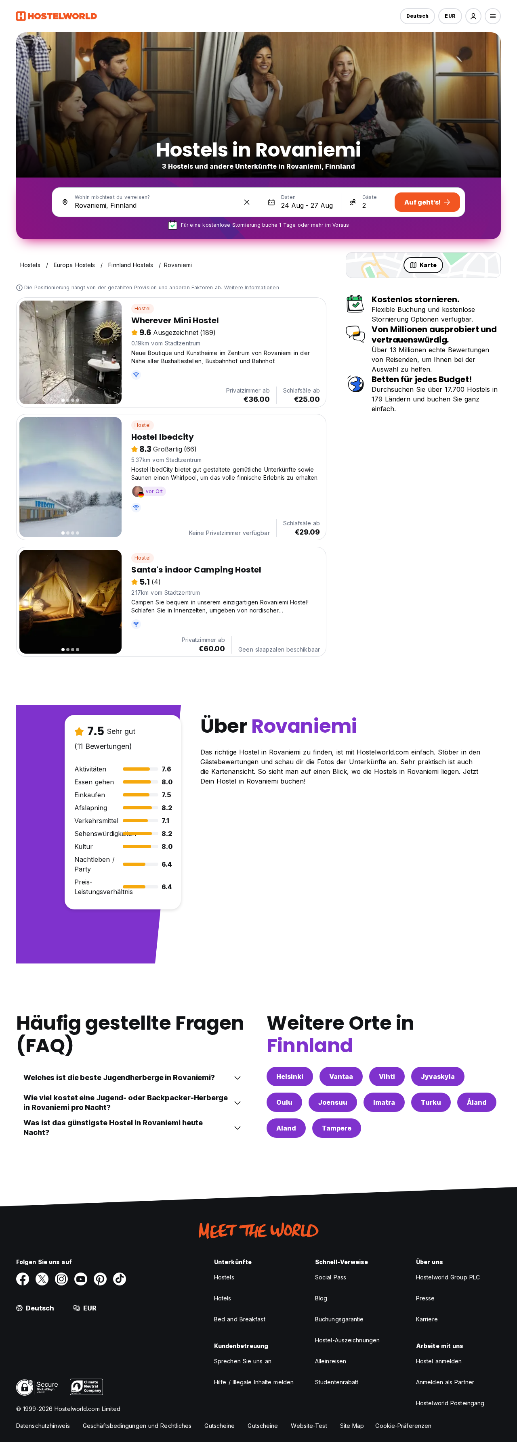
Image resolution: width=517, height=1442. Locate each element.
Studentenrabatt (337, 1382)
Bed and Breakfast (239, 1319)
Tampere (336, 1128)
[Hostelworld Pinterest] (100, 1279)
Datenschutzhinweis (43, 1425)
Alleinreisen (330, 1361)
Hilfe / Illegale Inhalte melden (254, 1382)
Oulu (284, 1102)
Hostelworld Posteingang (450, 1403)
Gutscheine (219, 1425)
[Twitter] (42, 1279)
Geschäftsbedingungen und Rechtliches (137, 1425)
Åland (477, 1102)
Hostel (143, 308)
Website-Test (309, 1425)
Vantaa (341, 1076)
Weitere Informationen (251, 287)
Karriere (427, 1319)
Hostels (224, 1277)
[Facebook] (22, 1279)
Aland (286, 1128)
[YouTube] (80, 1279)
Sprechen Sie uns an (242, 1361)
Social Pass (330, 1277)
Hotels (222, 1298)
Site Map (352, 1425)
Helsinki (289, 1076)
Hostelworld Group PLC (448, 1277)
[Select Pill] (473, 16)
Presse (425, 1298)
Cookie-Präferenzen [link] (403, 1425)
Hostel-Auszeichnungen (347, 1340)
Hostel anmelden (439, 1361)
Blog (321, 1298)
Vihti (387, 1076)
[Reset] (246, 202)
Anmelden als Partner (445, 1382)
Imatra (384, 1102)
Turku (431, 1102)
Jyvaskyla (438, 1076)
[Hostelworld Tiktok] (119, 1279)
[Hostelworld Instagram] (61, 1279)
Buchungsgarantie (339, 1319)
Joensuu (332, 1102)
